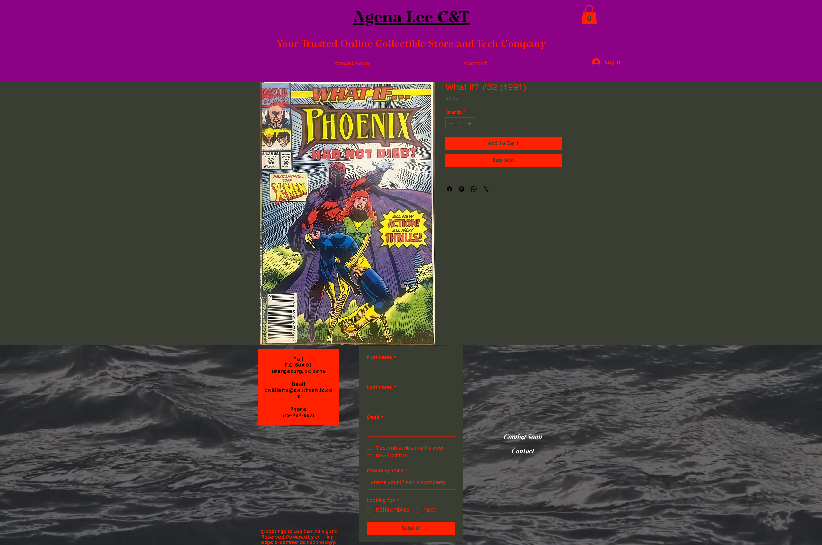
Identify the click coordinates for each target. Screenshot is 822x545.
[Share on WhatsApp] (474, 189)
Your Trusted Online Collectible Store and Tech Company (411, 43)
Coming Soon (523, 436)
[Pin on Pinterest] (462, 189)
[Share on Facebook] (449, 189)
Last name (381, 387)
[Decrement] (450, 123)
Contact (523, 450)
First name (381, 357)
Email (375, 417)
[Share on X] (486, 189)
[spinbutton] (460, 123)
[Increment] (470, 123)
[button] (589, 14)
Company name (387, 470)
